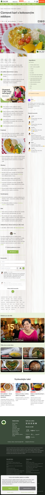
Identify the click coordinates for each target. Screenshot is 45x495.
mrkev (23, 302)
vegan (7, 309)
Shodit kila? (42, 1)
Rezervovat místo (20, 227)
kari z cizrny (8, 298)
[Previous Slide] (1, 38)
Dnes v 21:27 (33, 128)
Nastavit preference (27, 488)
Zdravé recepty (7, 8)
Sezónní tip (2, 309)
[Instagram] (29, 423)
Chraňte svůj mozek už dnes (10, 468)
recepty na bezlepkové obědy (10, 302)
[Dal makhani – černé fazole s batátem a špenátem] (7, 387)
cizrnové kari (20, 298)
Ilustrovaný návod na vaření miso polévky (32, 470)
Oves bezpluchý (28, 471)
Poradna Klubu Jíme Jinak (36, 118)
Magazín (29, 4)
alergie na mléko (13, 307)
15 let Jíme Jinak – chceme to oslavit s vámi (13, 462)
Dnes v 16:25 (33, 149)
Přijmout (10, 488)
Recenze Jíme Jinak (15, 430)
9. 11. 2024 (8, 282)
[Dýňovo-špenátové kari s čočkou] (37, 387)
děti (18, 307)
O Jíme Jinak (14, 427)
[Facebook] (26, 423)
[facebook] (41, 21)
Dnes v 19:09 (33, 143)
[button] (22, 38)
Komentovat (22, 279)
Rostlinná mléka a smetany (30, 462)
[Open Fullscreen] (43, 25)
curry (20, 302)
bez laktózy (16, 305)
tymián (20, 305)
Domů (2, 8)
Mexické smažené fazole (36, 135)
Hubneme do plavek (22, 1)
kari (9, 309)
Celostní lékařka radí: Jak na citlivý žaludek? (13, 473)
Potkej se (34, 4)
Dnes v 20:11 (33, 134)
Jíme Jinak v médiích (16, 428)
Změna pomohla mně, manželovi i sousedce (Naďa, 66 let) (15, 470)
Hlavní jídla (13, 8)
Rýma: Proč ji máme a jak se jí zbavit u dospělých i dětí (34, 463)
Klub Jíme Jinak (15, 431)
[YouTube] (36, 423)
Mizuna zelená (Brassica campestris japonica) (33, 472)
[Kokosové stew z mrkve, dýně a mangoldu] (22, 387)
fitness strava (3, 302)
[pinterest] (43, 21)
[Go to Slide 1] (20, 55)
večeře (2, 300)
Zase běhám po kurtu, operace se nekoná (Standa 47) (34, 466)
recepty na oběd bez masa (15, 300)
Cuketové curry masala (35, 144)
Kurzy (7, 4)
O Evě (19, 4)
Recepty (2, 4)
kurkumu (20, 174)
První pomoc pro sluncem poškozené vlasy (13, 474)
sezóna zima (3, 298)
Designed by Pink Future (29, 441)
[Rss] (34, 423)
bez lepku (2, 307)
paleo (6, 305)
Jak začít (24, 4)
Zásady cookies (10, 492)
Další (29, 1)
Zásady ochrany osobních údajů (27, 492)
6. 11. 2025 (10, 272)
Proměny (15, 4)
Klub (10, 4)
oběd (12, 305)
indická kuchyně (6, 300)
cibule (17, 302)
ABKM (23, 305)
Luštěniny (19, 8)
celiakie (21, 300)
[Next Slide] (43, 38)
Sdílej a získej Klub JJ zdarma (17, 434)
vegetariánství (22, 307)
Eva (15, 233)
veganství (15, 298)
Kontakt (13, 435)
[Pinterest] (31, 423)
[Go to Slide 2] (25, 55)
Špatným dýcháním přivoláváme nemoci (12, 469)
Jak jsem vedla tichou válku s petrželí (31, 467)
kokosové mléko (7, 307)
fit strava (2, 305)
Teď (31, 117)
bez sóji (9, 305)
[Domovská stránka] (4, 1)
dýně (11, 298)
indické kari (13, 309)
